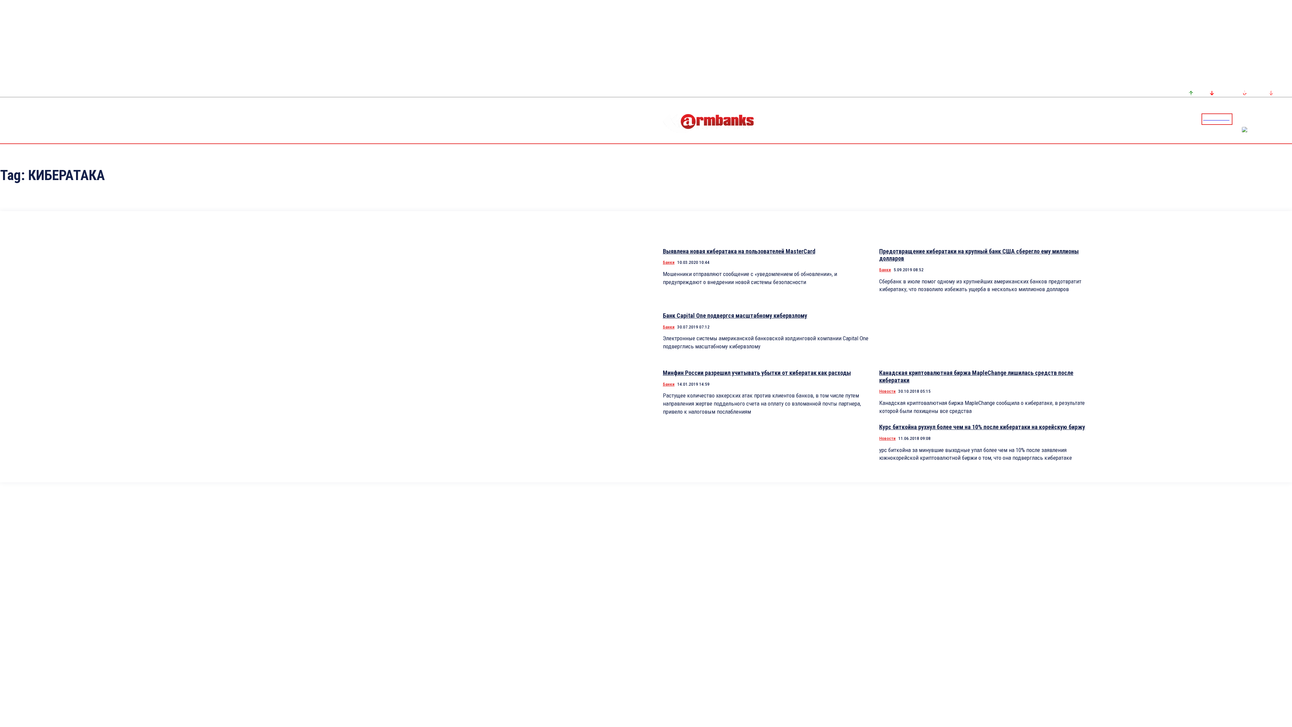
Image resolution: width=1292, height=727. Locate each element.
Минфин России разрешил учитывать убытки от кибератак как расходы (757, 372)
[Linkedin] (1288, 119)
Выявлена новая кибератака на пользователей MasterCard (739, 251)
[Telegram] (1271, 119)
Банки (669, 262)
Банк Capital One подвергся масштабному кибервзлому (735, 315)
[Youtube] (1280, 119)
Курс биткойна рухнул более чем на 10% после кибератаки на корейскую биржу (982, 426)
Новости (887, 391)
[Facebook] (1263, 119)
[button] (1239, 118)
